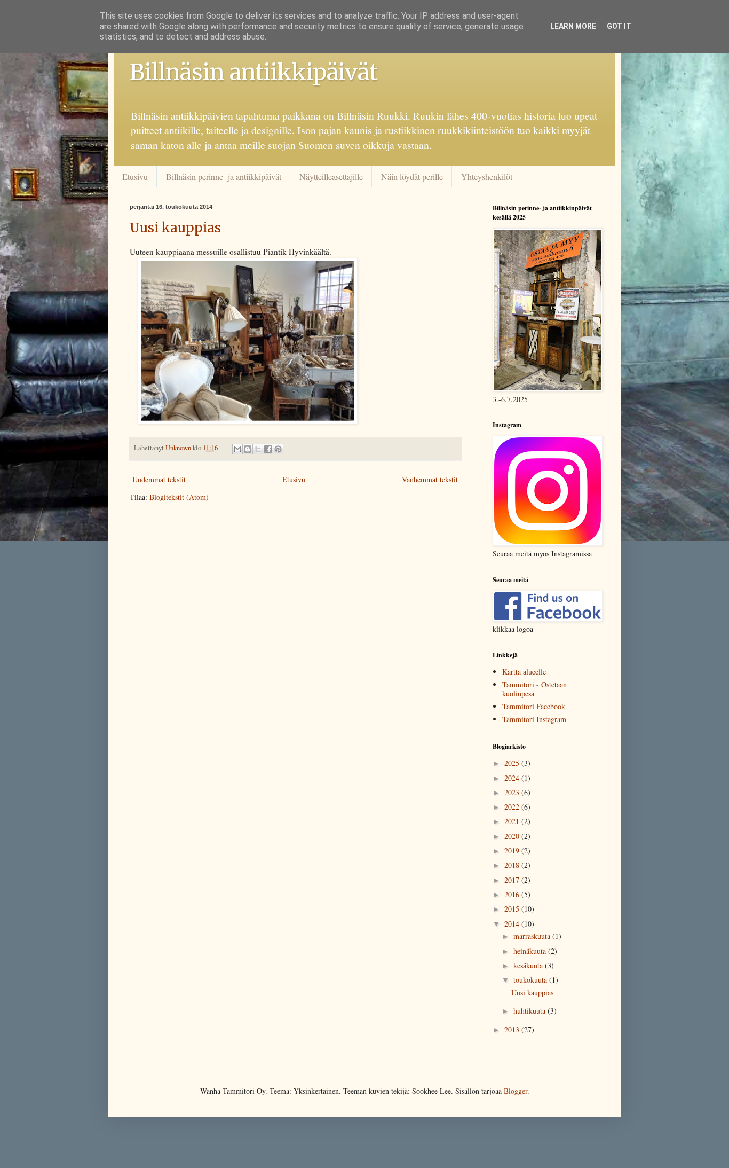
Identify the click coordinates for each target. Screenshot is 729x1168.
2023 (512, 792)
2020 (512, 836)
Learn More (573, 26)
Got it (619, 26)
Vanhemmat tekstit (430, 479)
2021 (512, 821)
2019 (512, 850)
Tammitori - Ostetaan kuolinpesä (534, 689)
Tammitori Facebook (533, 706)
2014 (512, 924)
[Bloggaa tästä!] (247, 449)
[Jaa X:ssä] (257, 449)
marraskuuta (532, 936)
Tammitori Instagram (534, 719)
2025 (512, 763)
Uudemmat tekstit (159, 479)
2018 (512, 865)
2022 (512, 807)
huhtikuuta (530, 1011)
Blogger (515, 1091)
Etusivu (135, 176)
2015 (512, 909)
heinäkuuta (530, 951)
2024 (512, 778)
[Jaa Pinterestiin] (278, 449)
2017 (512, 880)
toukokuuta (531, 980)
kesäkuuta (529, 965)
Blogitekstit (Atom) (179, 497)
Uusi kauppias (175, 228)
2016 (512, 894)
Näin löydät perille (412, 176)
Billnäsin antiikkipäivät (254, 72)
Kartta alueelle (524, 672)
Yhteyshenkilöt (486, 176)
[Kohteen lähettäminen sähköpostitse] (237, 449)
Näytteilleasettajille (331, 176)
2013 (512, 1029)
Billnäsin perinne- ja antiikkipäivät (223, 176)
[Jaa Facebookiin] (268, 449)
